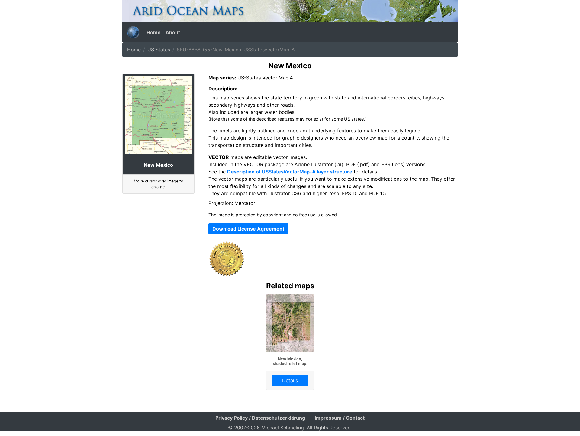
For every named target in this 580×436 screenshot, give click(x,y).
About (173, 32)
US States (158, 50)
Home (154, 32)
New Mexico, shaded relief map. (290, 361)
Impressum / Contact (340, 418)
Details (290, 380)
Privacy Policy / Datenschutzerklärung (260, 418)
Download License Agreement (248, 229)
